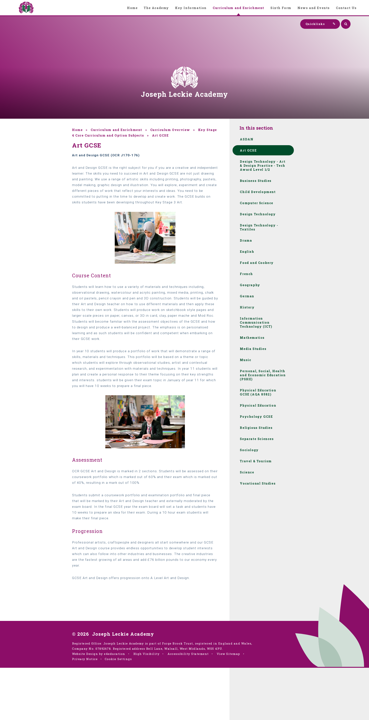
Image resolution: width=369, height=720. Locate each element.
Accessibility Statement (188, 654)
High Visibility (146, 654)
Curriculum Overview (170, 130)
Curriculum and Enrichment (116, 130)
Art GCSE (160, 135)
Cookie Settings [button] (118, 659)
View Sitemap (228, 654)
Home (77, 130)
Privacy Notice (85, 659)
